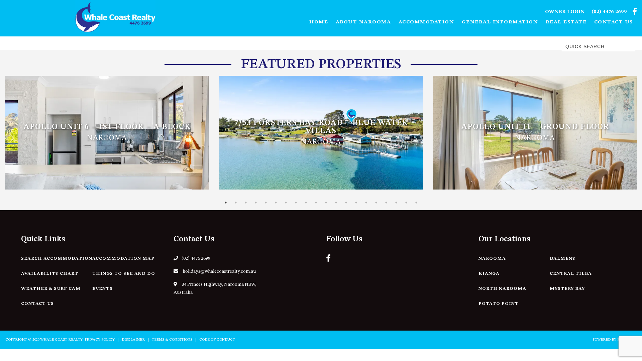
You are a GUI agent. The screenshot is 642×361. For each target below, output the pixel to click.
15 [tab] (366, 202)
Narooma (492, 258)
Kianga (489, 273)
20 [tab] (416, 202)
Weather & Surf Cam (51, 288)
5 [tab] (265, 202)
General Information (500, 22)
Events (102, 288)
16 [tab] (376, 202)
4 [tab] (255, 202)
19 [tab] (406, 202)
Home (318, 22)
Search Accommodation (56, 258)
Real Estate (566, 22)
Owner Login (565, 11)
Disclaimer (133, 340)
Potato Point (498, 304)
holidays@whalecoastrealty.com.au (219, 271)
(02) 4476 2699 (609, 11)
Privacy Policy (100, 340)
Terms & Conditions (172, 340)
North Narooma (502, 288)
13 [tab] (346, 202)
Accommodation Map (123, 258)
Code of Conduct (217, 340)
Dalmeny (562, 258)
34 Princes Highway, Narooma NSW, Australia (215, 288)
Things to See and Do (123, 273)
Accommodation (426, 22)
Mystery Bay (567, 288)
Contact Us (613, 22)
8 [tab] (296, 202)
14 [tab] (356, 202)
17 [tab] (386, 202)
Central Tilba (571, 273)
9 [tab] (306, 202)
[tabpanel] (107, 133)
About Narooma (363, 22)
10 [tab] (316, 202)
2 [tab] (235, 202)
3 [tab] (245, 202)
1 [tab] (225, 202)
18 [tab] (396, 202)
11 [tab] (326, 202)
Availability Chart (49, 273)
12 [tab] (336, 202)
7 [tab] (286, 202)
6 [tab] (276, 202)
